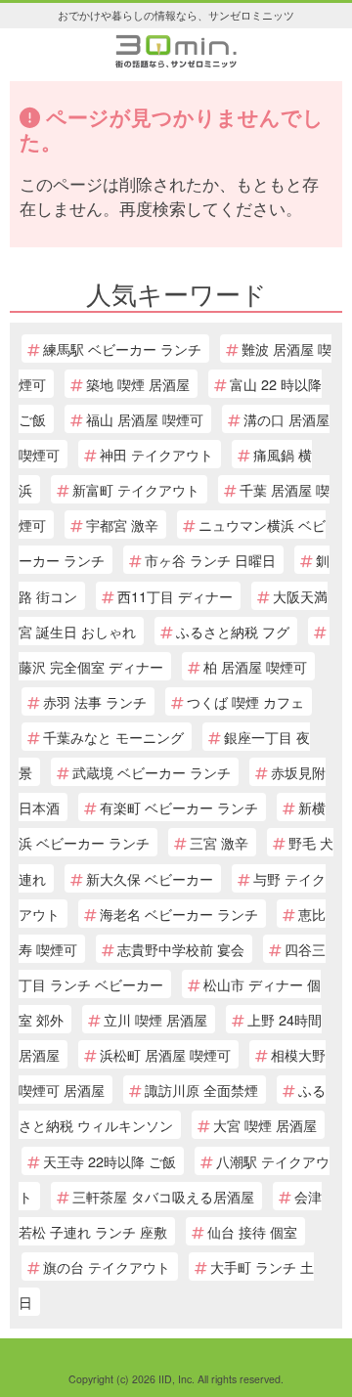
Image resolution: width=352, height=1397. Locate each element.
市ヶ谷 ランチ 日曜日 (210, 559)
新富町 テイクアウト (135, 489)
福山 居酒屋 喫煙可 (144, 419)
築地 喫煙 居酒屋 (138, 383)
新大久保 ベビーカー (149, 878)
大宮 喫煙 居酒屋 (265, 1124)
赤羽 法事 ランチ (95, 701)
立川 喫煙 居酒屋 (155, 1019)
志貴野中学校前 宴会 (180, 949)
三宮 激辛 (219, 842)
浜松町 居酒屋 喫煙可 (165, 1054)
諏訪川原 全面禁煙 (201, 1089)
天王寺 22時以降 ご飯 (109, 1161)
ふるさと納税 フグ (232, 631)
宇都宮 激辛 (122, 524)
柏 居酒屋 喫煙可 (255, 666)
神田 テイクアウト (156, 454)
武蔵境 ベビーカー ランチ (151, 772)
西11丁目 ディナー (175, 596)
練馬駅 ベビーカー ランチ (122, 348)
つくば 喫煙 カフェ (245, 701)
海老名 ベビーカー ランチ (179, 913)
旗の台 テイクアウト (106, 1266)
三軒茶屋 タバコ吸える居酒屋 (163, 1196)
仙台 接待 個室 (252, 1231)
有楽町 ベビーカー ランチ (179, 807)
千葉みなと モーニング (113, 736)
